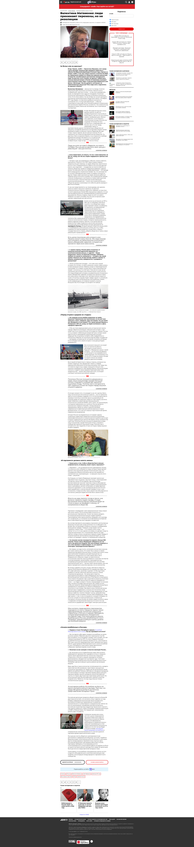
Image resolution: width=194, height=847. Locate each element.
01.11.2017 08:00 (63, 10)
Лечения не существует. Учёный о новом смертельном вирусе (124, 78)
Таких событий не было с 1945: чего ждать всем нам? (124, 135)
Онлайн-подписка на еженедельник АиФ (97, 819)
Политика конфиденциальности (75, 837)
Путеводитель (81, 820)
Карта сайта (89, 820)
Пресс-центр (112, 819)
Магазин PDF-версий (121, 819)
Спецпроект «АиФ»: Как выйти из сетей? (97, 6)
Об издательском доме (80, 819)
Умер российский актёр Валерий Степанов (123, 92)
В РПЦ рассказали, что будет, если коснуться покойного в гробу (123, 117)
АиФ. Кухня (113, 25)
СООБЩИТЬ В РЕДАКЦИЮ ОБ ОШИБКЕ (102, 820)
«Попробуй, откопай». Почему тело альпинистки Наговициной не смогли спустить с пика (124, 74)
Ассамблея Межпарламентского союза (85, 630)
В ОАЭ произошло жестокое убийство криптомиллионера (123, 131)
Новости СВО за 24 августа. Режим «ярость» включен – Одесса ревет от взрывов (121, 55)
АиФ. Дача (113, 21)
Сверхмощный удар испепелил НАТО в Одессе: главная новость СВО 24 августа (121, 61)
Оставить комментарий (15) (97, 762)
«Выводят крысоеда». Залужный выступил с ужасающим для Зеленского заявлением (121, 49)
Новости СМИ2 (84, 814)
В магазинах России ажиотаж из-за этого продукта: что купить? (124, 144)
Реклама (71, 819)
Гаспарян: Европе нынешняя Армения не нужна (122, 102)
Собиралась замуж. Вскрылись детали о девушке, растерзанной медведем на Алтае (124, 84)
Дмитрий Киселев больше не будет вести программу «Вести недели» (123, 97)
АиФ (88, 311)
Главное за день (115, 19)
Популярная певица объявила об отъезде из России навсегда (122, 112)
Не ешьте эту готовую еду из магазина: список (122, 126)
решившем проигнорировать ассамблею (93, 729)
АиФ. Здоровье (114, 23)
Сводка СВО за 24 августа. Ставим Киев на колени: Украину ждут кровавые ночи (121, 43)
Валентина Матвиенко (101, 150)
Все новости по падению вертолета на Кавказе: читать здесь (124, 140)
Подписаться (121, 29)
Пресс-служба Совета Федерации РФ (80, 58)
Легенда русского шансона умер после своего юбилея (123, 107)
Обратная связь (72, 820)
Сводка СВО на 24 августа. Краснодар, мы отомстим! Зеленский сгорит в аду (121, 37)
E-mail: (111, 13)
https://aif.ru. (73, 834)
